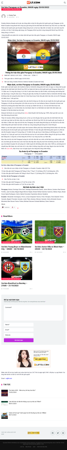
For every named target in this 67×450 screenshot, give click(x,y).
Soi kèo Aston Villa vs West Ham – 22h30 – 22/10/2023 (49, 248)
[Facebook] (52, 433)
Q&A (34, 446)
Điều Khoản (28, 446)
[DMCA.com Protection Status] (33, 433)
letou (26, 113)
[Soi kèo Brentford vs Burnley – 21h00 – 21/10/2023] (16, 268)
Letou (35, 444)
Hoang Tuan (12, 15)
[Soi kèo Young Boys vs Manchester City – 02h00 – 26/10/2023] (16, 231)
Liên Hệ (22, 446)
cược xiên (9, 148)
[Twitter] (58, 433)
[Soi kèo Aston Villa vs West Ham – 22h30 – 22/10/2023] (50, 231)
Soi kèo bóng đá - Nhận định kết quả (11, 9)
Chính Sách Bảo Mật (42, 446)
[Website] (63, 433)
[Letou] (33, 2)
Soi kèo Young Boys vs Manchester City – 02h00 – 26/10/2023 (16, 248)
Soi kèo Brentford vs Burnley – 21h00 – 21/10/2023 (14, 284)
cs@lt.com (9, 378)
